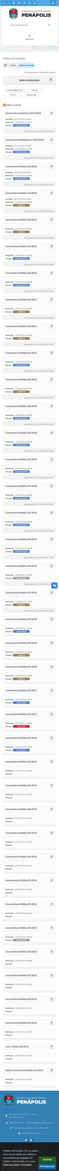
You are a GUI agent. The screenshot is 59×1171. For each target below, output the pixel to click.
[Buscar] (49, 25)
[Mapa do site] (29, 3)
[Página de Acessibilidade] (34, 3)
